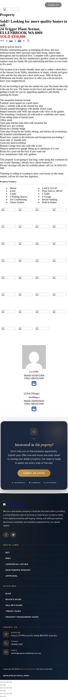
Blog (8, 593)
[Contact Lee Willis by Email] (34, 383)
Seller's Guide (14, 605)
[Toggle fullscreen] (7, 682)
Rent (8, 558)
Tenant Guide (13, 611)
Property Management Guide (22, 617)
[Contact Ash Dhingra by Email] (34, 409)
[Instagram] (13, 535)
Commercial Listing (17, 564)
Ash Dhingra (34, 397)
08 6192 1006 (17, 644)
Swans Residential (27, 669)
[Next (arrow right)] (4, 690)
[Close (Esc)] (1, 682)
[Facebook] (6, 535)
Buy (8, 552)
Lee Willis (34, 371)
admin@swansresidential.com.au (26, 653)
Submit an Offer (34, 473)
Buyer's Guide (13, 599)
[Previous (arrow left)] (1, 690)
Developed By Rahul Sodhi (16, 676)
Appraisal (12, 576)
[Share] (4, 682)
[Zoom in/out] (10, 682)
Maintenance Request (18, 570)
